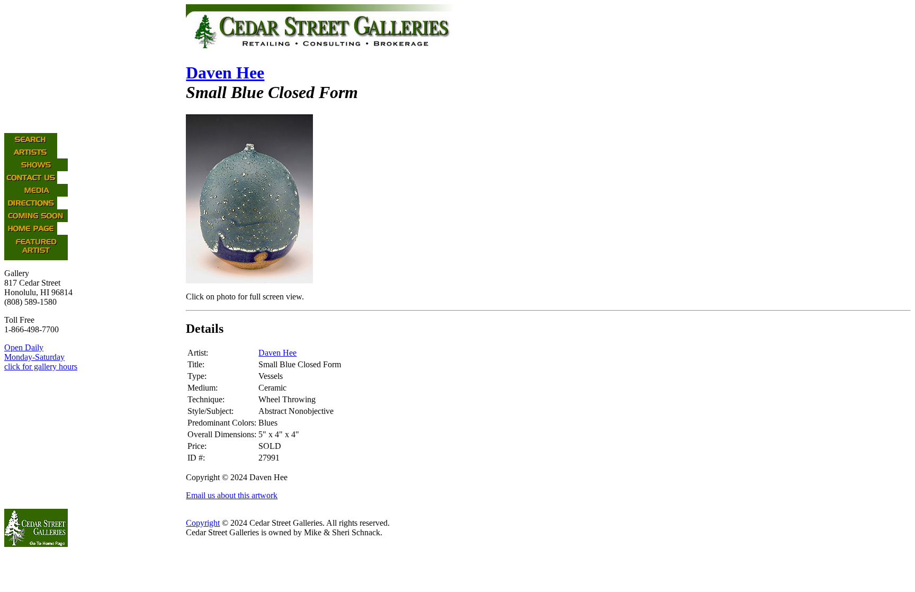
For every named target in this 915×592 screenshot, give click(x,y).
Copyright (203, 522)
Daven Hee (225, 72)
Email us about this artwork (231, 495)
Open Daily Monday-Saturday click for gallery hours (40, 357)
